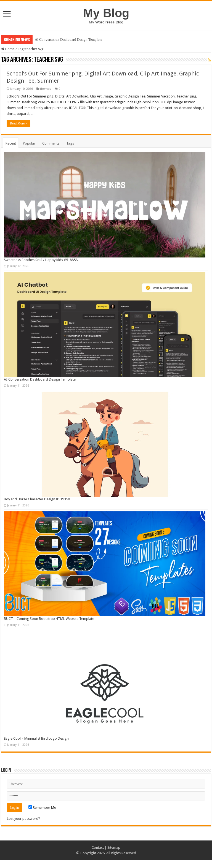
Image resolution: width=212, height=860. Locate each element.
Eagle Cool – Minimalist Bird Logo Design (36, 738)
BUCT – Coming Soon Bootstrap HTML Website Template (49, 619)
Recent (11, 143)
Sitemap (113, 847)
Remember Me (44, 807)
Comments (50, 143)
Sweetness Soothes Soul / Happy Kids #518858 (41, 260)
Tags (70, 143)
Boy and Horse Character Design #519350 (37, 499)
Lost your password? (23, 818)
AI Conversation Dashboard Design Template (68, 39)
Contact (98, 847)
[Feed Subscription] (209, 60)
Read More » (18, 123)
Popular (29, 143)
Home (9, 49)
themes (45, 89)
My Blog (106, 13)
